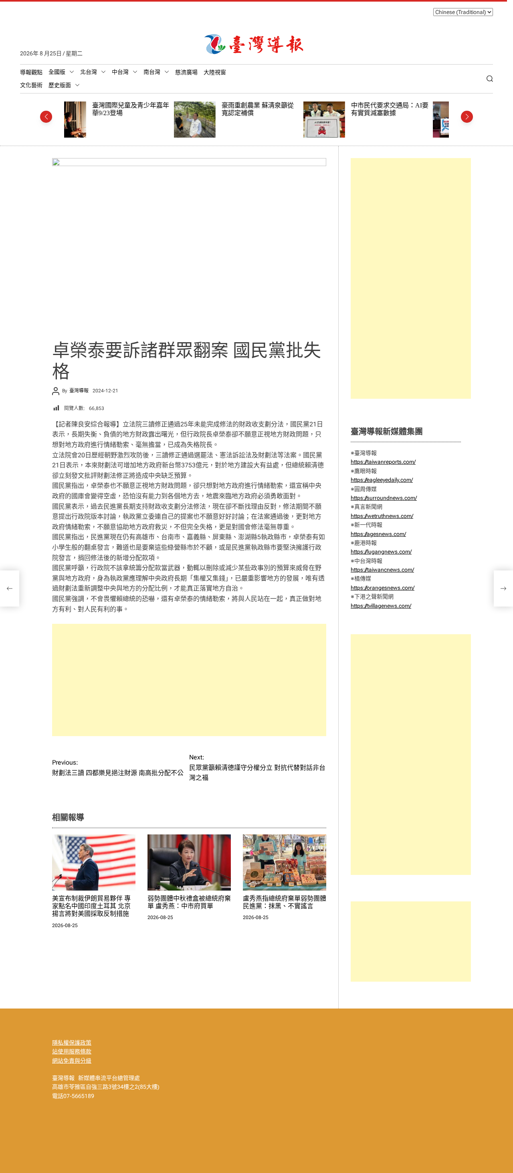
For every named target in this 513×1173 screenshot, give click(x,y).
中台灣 (120, 72)
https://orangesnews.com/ (382, 587)
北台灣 (88, 72)
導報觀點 (31, 72)
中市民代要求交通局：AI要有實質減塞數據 (282, 109)
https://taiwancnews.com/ (382, 569)
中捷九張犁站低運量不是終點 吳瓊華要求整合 (412, 109)
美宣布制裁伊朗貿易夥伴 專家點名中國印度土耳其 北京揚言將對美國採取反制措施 (91, 906)
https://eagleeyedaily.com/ (382, 480)
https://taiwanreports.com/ (383, 462)
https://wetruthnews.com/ (382, 516)
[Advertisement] (189, 680)
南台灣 (151, 72)
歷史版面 (59, 85)
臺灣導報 (79, 391)
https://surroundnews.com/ (384, 498)
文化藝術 (31, 85)
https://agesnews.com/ (378, 534)
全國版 (56, 72)
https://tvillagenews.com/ (381, 606)
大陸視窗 (215, 72)
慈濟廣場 (186, 72)
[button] (46, 117)
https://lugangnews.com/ (381, 551)
